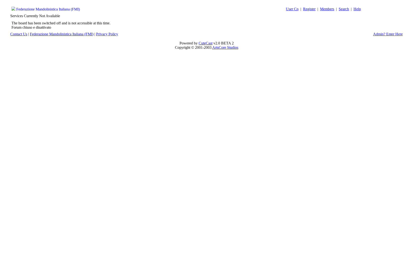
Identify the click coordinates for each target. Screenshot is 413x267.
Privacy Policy (107, 34)
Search (344, 9)
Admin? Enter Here (388, 34)
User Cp (292, 9)
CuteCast (205, 43)
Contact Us (18, 34)
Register (309, 9)
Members (327, 9)
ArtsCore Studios (225, 47)
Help (357, 9)
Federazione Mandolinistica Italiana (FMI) (48, 9)
